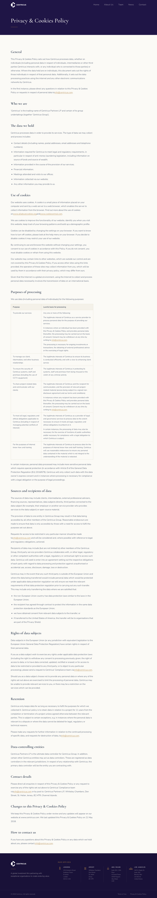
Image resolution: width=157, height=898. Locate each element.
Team (121, 4)
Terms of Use (122, 894)
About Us (108, 4)
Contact (142, 4)
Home (96, 4)
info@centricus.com (64, 92)
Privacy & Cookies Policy (138, 894)
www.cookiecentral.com (51, 213)
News (131, 4)
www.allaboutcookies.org (25, 213)
